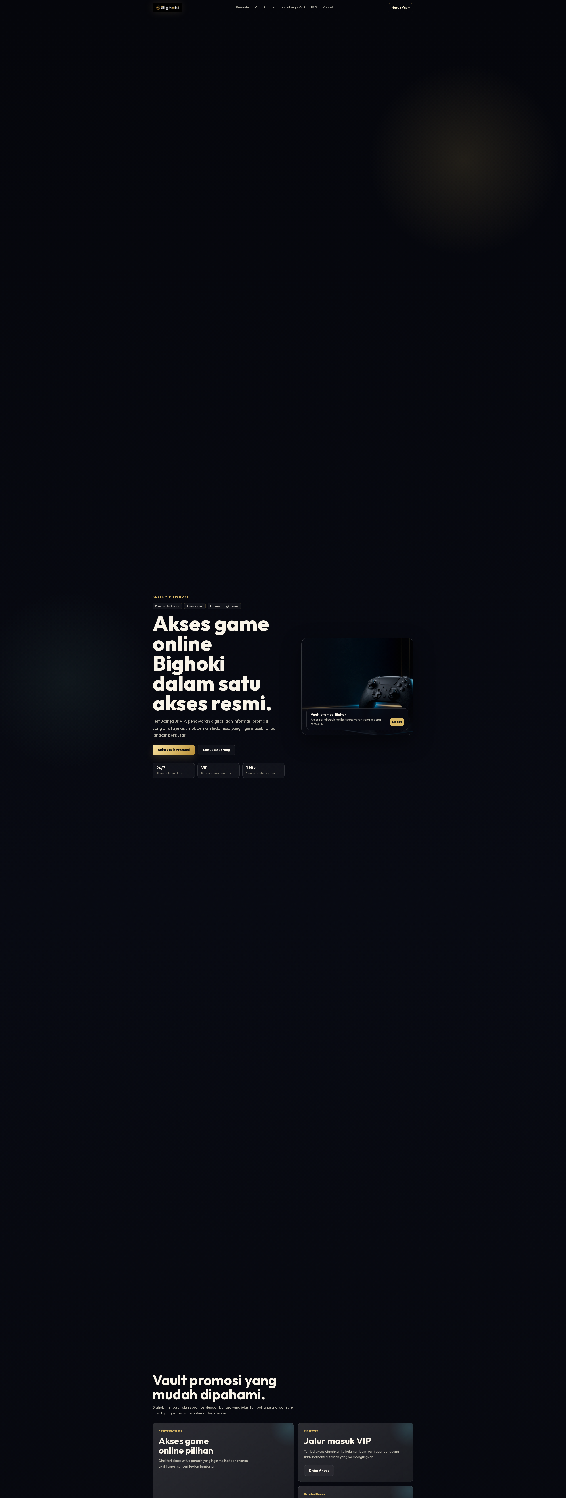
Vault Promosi (265, 7)
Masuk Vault (400, 8)
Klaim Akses (319, 1470)
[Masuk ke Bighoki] (167, 7)
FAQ (314, 7)
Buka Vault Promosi (174, 750)
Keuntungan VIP (293, 7)
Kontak (328, 7)
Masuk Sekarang (216, 750)
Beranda (242, 7)
